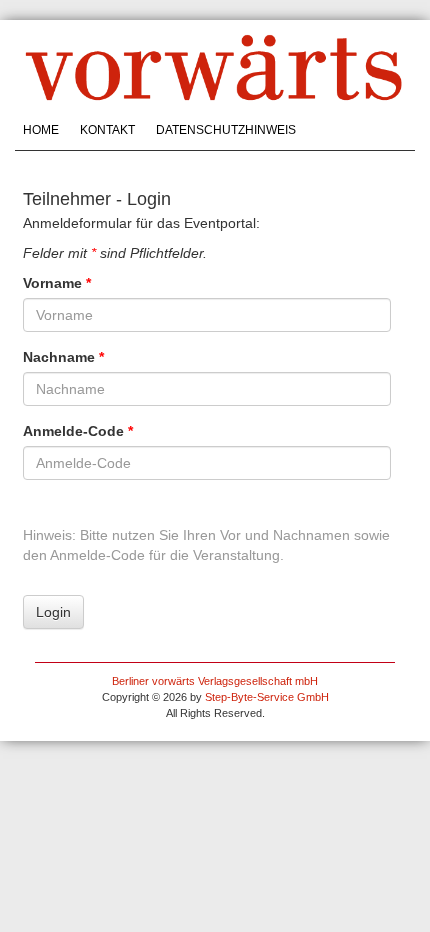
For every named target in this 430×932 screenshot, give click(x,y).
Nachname (63, 357)
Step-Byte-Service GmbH (267, 697)
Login (53, 612)
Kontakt (107, 130)
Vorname (57, 283)
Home (41, 130)
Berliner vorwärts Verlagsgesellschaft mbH (215, 681)
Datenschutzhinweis (226, 130)
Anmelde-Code (78, 431)
